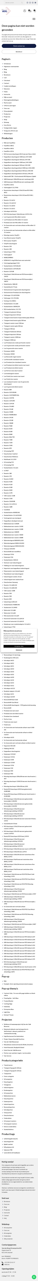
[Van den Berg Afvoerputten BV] (6, 11)
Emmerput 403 (8, 771)
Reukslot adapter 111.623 (12, 691)
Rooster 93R (8, 596)
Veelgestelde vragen (10, 128)
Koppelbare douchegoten (12, 751)
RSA (5, 981)
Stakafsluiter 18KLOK (10, 284)
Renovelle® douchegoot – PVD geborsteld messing (20, 705)
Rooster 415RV (8, 479)
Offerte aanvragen (10, 105)
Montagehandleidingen (11, 100)
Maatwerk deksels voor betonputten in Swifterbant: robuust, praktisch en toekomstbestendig (16, 1031)
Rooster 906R (8, 426)
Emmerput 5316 (9, 554)
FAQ (5, 1218)
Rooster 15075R (9, 398)
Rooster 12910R (9, 271)
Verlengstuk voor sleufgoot (12, 518)
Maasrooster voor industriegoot (14, 571)
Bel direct (19, 51)
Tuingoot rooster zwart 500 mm (14, 323)
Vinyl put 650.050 (9, 549)
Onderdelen (7, 1118)
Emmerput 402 (8, 773)
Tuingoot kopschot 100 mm (12, 334)
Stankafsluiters (9, 1129)
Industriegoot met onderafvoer (14, 579)
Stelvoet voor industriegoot (12, 563)
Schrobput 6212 (9, 685)
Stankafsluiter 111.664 (11, 303)
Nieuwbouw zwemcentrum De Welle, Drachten (18, 1044)
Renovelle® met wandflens (12, 551)
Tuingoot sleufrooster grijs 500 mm (15, 320)
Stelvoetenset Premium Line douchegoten (17, 292)
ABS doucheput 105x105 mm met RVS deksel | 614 (19, 951)
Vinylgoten (7, 1085)
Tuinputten (7, 1073)
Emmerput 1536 (9, 765)
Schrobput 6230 (9, 677)
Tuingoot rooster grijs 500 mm (13, 326)
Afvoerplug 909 (9, 451)
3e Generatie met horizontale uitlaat (15, 740)
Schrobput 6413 (9, 660)
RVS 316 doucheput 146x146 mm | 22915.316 (18, 214)
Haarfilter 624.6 (9, 184)
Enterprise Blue (9, 1009)
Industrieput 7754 (9, 627)
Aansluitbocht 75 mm (10, 287)
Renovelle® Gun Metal (11, 702)
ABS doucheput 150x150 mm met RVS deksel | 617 (19, 942)
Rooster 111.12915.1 (10, 504)
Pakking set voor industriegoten (14, 565)
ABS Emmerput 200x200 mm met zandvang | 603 (19, 182)
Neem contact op (19, 46)
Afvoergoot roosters (10, 1124)
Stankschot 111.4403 (10, 607)
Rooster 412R (8, 484)
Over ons (7, 108)
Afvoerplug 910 (9, 465)
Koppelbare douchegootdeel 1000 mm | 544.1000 (19, 168)
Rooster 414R (8, 481)
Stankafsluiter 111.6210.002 (13, 515)
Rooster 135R (8, 498)
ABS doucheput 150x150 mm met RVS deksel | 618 (19, 939)
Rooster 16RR (8, 507)
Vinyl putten (8, 1112)
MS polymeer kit (9, 1147)
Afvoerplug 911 (9, 462)
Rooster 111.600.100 (10, 588)
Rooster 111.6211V (10, 203)
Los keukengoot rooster (11, 373)
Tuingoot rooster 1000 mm (12, 337)
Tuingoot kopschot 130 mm (12, 315)
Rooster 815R (8, 428)
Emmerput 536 (8, 557)
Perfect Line (8, 719)
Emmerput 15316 (9, 757)
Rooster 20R (8, 249)
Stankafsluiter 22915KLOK (12, 268)
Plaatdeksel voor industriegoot (13, 574)
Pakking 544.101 (9, 748)
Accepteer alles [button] (19, 646)
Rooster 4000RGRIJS (10, 414)
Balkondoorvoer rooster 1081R (13, 535)
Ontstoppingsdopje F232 (12, 263)
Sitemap (6, 122)
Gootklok (7, 509)
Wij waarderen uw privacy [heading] (13, 631)
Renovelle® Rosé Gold (11, 699)
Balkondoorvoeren (10, 1096)
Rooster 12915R (9, 403)
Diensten (7, 89)
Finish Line (7, 725)
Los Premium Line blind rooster (13, 368)
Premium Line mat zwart (11, 711)
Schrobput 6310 (9, 671)
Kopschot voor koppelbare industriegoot (16, 568)
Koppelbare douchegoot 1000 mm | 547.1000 (18, 157)
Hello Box (7, 1006)
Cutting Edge (8, 1004)
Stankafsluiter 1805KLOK (12, 306)
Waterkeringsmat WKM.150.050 (14, 543)
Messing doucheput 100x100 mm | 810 (16, 786)
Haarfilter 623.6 (9, 151)
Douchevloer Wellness (11, 456)
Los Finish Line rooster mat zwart (14, 376)
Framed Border (8, 1001)
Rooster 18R (8, 473)
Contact (6, 83)
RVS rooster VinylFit (10, 241)
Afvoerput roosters (10, 1121)
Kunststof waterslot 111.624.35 (14, 621)
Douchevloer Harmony (11, 582)
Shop (5, 119)
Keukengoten (8, 1090)
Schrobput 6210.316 (10, 211)
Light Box (7, 1012)
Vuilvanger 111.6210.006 (11, 295)
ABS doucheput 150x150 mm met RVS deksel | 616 (19, 945)
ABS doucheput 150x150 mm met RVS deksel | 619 (19, 937)
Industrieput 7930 (9, 252)
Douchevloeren (9, 1115)
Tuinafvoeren (8, 1065)
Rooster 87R (8, 448)
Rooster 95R (8, 593)
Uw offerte (7, 125)
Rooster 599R (8, 445)
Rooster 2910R (8, 420)
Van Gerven (7, 1056)
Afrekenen (7, 63)
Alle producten (8, 1239)
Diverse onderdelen (10, 1126)
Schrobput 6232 (9, 674)
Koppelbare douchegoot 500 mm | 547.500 (17, 159)
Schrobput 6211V (9, 688)
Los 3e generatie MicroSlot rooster (15, 217)
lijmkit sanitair (8, 1144)
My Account (8, 103)
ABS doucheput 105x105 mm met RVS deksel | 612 (19, 956)
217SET (6, 470)
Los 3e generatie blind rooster (13, 387)
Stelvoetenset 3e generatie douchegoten (17, 290)
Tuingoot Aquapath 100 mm (12, 1068)
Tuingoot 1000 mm (10, 340)
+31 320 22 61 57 (9, 1262)
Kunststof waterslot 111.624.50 (14, 618)
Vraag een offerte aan (11, 131)
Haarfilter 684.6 (9, 145)
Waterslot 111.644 (10, 613)
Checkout (7, 80)
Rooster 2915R (8, 417)
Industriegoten (8, 1087)
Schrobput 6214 (9, 680)
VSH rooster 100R (9, 590)
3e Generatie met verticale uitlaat (14, 906)
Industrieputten (9, 1104)
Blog (5, 69)
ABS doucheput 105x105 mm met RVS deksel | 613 (19, 953)
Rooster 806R (8, 434)
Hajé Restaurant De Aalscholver (14, 1036)
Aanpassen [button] (19, 650)
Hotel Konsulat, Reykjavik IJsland (14, 1047)
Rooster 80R (8, 389)
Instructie (7, 94)
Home (6, 91)
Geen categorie (9, 1076)
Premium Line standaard (11, 716)
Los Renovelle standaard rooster (14, 359)
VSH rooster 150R (9, 496)
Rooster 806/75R (9, 437)
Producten (7, 114)
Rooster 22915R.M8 (10, 392)
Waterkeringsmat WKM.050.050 (14, 546)
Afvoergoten (8, 1079)
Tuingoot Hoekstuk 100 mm (12, 331)
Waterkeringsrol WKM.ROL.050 (14, 540)
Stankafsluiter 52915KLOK (12, 266)
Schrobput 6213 (9, 683)
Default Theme (9, 1015)
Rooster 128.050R (9, 501)
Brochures (7, 75)
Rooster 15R (8, 246)
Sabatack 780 (8, 1150)
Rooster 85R (8, 599)
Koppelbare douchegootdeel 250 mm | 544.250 (18, 173)
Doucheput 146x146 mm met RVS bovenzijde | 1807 (20, 924)
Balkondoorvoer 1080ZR (11, 532)
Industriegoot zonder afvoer (13, 576)
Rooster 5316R (8, 409)
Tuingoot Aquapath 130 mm (12, 1071)
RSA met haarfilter (9, 143)
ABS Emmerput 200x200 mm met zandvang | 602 (19, 179)
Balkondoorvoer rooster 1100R (13, 529)
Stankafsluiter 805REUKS (12, 512)
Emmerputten (8, 1101)
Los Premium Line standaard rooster (15, 362)
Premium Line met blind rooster (13, 713)
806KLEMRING (8, 257)
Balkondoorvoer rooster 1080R (13, 537)
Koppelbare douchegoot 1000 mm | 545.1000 (18, 162)
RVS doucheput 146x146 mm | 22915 (15, 851)
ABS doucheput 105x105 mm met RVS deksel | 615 (19, 948)
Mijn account (8, 97)
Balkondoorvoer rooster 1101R (13, 526)
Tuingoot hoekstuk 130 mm (12, 312)
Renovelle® (7, 708)
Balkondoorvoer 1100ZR (11, 523)
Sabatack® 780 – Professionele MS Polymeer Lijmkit (20, 176)
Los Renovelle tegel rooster (12, 357)
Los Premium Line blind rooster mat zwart (17, 365)
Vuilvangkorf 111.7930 (11, 187)
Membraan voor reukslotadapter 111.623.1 (17, 624)
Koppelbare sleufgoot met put (13, 521)
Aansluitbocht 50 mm (10, 823)
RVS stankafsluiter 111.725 (12, 309)
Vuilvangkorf (8, 254)
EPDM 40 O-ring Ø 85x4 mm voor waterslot (17, 260)
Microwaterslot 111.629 (11, 616)
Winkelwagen (8, 133)
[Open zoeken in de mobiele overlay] (14, 2)
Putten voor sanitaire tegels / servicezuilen (17, 1053)
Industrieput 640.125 (10, 602)
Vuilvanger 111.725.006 (11, 298)
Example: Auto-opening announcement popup (18, 984)
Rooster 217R (8, 493)
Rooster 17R (8, 476)
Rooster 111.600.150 (10, 585)
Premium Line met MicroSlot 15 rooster (16, 222)
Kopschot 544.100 (9, 746)
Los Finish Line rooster (11, 379)
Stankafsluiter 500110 (11, 560)
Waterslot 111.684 (10, 610)
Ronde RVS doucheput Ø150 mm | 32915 (16, 836)
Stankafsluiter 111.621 (11, 468)
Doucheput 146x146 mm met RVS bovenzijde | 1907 (20, 894)
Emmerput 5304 (9, 759)
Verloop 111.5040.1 (10, 301)
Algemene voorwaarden (11, 66)
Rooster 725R (8, 442)
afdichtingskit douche (11, 1139)
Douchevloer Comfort (11, 454)
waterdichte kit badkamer (12, 1153)
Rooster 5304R (8, 412)
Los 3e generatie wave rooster (13, 348)
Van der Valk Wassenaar (11, 1042)
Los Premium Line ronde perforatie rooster (17, 343)
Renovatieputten (9, 1107)
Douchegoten (8, 1082)
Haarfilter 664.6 (9, 148)
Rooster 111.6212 (9, 200)
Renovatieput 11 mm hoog (12, 655)
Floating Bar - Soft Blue (11, 998)
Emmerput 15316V (10, 754)
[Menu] (34, 19)
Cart (5, 77)
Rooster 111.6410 (9, 206)
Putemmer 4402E (9, 354)
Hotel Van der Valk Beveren (12, 1050)
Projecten (7, 116)
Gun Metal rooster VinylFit (12, 238)
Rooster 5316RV (9, 406)
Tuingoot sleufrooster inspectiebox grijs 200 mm (19, 317)
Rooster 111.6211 (9, 208)
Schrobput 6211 (9, 694)
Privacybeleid (8, 111)
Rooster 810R (8, 431)
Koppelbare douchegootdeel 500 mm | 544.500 (18, 171)
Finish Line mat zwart (10, 722)
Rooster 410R (8, 487)
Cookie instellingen (10, 86)
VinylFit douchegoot (10, 243)
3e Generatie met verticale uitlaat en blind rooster (19, 743)
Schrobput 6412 (9, 663)
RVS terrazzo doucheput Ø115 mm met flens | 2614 (20, 154)
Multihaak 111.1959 (10, 459)
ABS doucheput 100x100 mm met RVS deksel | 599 (19, 959)
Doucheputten (8, 1098)
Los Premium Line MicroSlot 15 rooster (16, 220)
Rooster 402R (8, 490)
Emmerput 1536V (9, 762)
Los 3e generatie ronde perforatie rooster (17, 345)
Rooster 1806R (8, 423)
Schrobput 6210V (9, 697)
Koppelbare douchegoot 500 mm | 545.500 (17, 165)
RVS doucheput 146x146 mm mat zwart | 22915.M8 (20, 849)
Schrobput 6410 (9, 669)
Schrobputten (8, 1110)
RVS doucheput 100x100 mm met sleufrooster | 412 (20, 967)
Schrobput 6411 (9, 666)
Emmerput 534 (8, 768)
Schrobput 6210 (9, 737)
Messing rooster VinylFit (11, 235)
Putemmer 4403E (9, 351)
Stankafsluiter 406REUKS (12, 604)
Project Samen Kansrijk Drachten (14, 1039)
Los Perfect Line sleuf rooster (13, 370)
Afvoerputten (8, 1093)
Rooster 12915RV (9, 401)
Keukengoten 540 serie (11, 658)
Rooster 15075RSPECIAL (11, 395)
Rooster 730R (8, 440)
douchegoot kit (9, 1141)
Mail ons (6, 1264)
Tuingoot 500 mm (9, 329)
